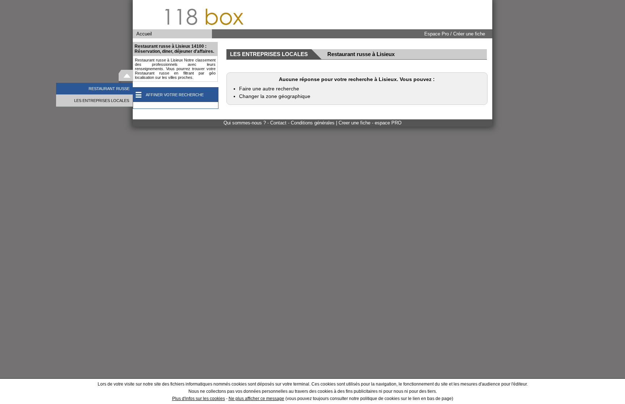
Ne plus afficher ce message (256, 398)
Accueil (144, 34)
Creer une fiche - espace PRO (370, 123)
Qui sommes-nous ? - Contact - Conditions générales (280, 123)
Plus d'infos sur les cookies (198, 398)
